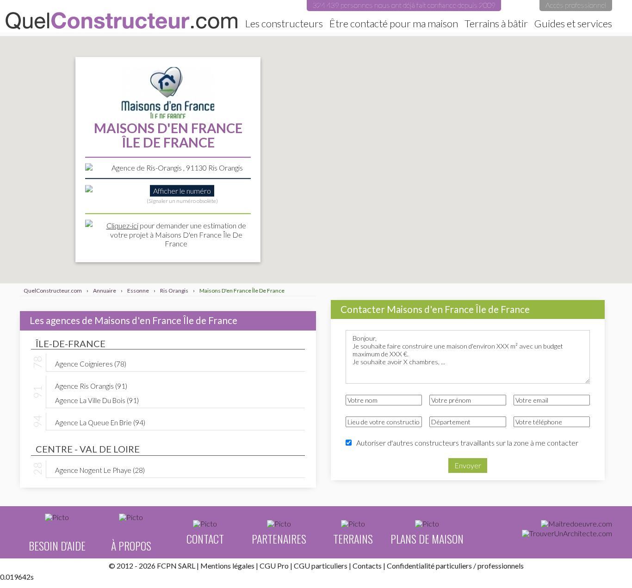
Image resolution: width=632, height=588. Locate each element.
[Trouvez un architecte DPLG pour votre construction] (567, 533)
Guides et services (573, 23)
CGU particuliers (320, 565)
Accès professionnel (575, 4)
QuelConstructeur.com (121, 21)
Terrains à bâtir (496, 23)
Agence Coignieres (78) (90, 363)
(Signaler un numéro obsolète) (182, 201)
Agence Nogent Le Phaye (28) (100, 469)
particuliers (454, 565)
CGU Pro (274, 565)
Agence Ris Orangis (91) (91, 385)
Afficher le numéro (182, 190)
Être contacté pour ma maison (393, 23)
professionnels (500, 565)
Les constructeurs (284, 23)
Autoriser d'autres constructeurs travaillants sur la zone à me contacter (467, 442)
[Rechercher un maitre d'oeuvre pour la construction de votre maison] (576, 523)
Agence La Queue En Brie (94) (100, 422)
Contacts (367, 565)
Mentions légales (227, 565)
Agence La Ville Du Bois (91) (97, 400)
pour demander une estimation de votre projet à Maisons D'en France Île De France (176, 234)
